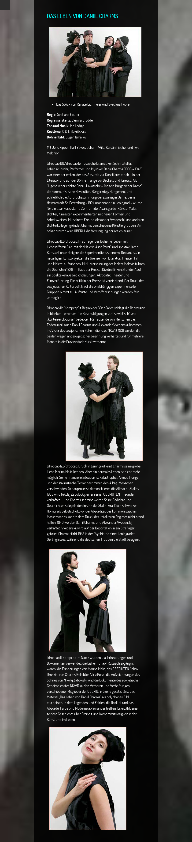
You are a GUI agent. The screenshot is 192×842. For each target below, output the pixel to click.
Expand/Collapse (5, 5)
